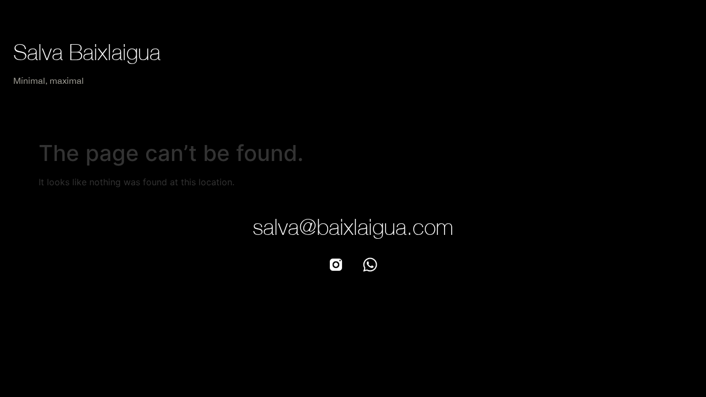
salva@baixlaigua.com (353, 226)
